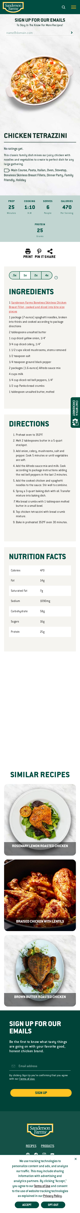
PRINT (28, 257)
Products (47, 1146)
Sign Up (41, 1093)
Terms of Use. (27, 1079)
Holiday (21, 180)
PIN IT (39, 257)
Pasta (32, 170)
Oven (50, 170)
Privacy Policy (52, 1196)
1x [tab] (25, 275)
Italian (41, 170)
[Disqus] (40, 704)
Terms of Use (42, 1186)
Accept (26, 1204)
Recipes (31, 1146)
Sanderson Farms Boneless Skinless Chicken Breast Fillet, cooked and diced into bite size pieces (37, 307)
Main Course (19, 170)
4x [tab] (46, 275)
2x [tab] (35, 275)
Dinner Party (55, 175)
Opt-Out (53, 1204)
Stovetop (60, 170)
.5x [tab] (14, 275)
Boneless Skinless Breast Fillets (24, 175)
